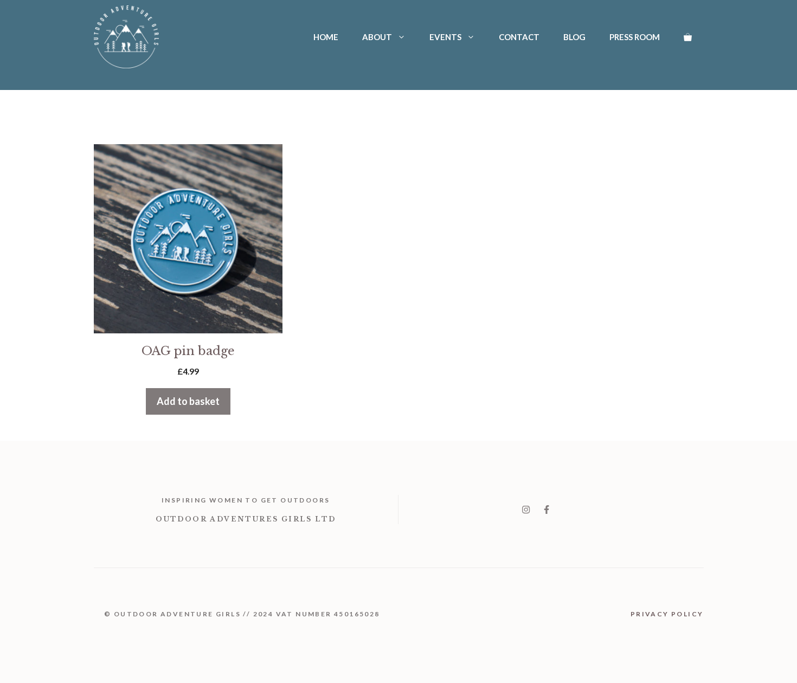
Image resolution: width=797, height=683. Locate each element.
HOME (325, 37)
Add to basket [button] (188, 401)
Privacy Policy (667, 614)
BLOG (574, 37)
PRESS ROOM (634, 37)
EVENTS (445, 37)
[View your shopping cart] (688, 36)
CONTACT (519, 37)
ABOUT (377, 37)
